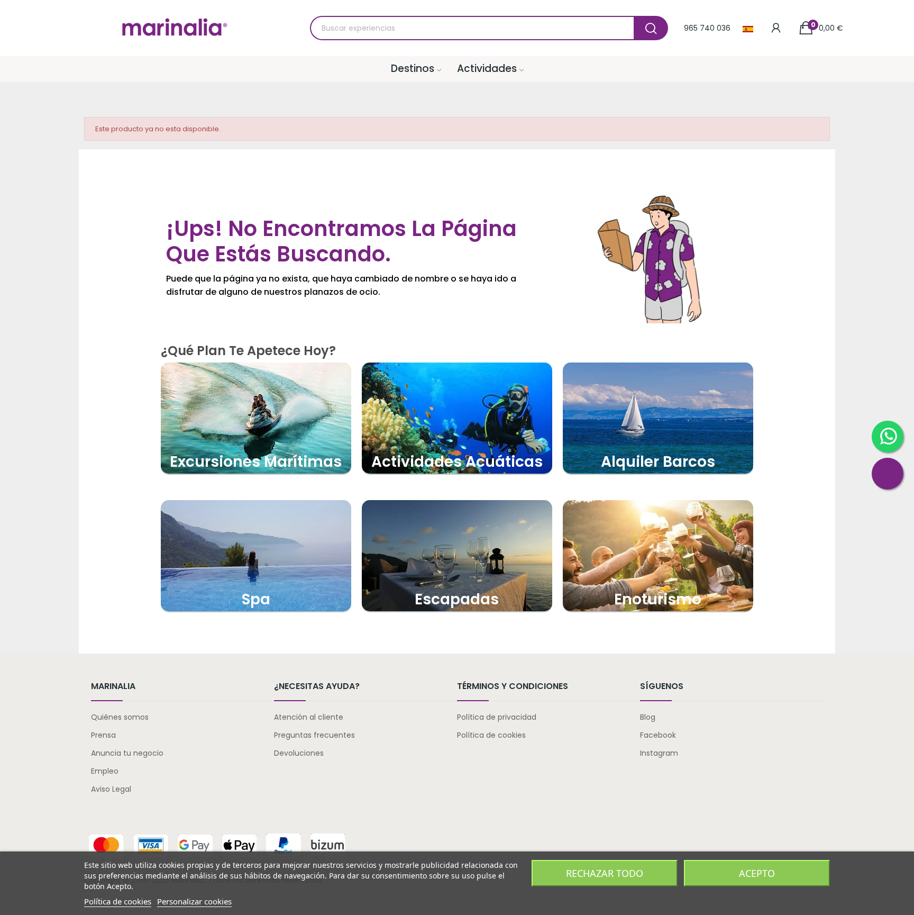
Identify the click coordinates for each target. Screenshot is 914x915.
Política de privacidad (496, 717)
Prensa (103, 735)
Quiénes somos (120, 717)
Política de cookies (491, 735)
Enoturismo (657, 599)
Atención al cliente (308, 717)
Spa (256, 599)
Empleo (104, 771)
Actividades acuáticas (457, 461)
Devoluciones (299, 753)
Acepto (757, 873)
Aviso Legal (111, 789)
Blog (647, 717)
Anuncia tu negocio (127, 753)
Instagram (659, 753)
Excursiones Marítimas (256, 461)
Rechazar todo (604, 873)
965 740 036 (707, 28)
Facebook (658, 735)
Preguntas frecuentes (314, 735)
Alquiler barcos (658, 461)
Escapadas (457, 599)
